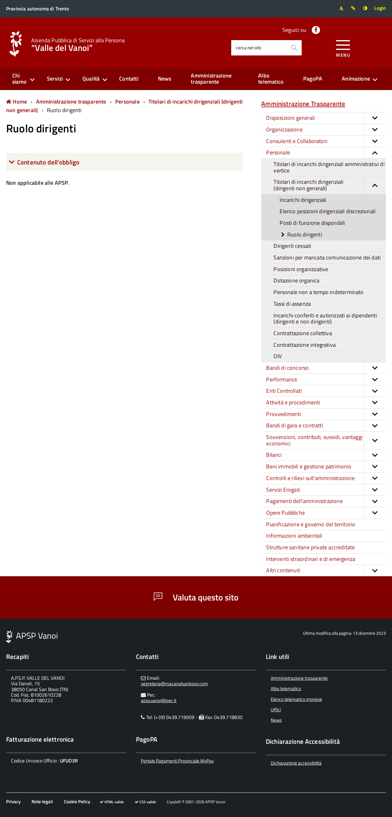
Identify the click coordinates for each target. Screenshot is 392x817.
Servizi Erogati (283, 490)
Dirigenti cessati (292, 246)
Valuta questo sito (205, 597)
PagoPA (312, 78)
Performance (281, 379)
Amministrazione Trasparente (303, 103)
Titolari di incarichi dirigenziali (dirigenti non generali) (308, 185)
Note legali (42, 801)
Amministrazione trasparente (211, 78)
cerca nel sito (248, 47)
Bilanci (274, 455)
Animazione (356, 78)
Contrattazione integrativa (304, 345)
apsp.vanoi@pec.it (158, 700)
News (165, 78)
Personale (127, 101)
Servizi (55, 78)
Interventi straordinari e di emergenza (310, 559)
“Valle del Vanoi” (78, 44)
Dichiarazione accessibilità (296, 762)
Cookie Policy (77, 801)
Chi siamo (19, 78)
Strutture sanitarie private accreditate (310, 547)
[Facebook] (316, 30)
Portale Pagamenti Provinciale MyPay (177, 760)
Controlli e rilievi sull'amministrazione (310, 478)
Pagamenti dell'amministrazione (304, 501)
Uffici (276, 709)
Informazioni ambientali (294, 535)
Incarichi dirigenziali (303, 200)
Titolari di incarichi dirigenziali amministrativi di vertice (328, 167)
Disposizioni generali (290, 118)
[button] (375, 118)
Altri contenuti (283, 570)
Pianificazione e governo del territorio (310, 524)
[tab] (124, 162)
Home (19, 101)
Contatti (128, 78)
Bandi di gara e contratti (294, 425)
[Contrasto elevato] (365, 8)
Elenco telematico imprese (296, 699)
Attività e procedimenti (293, 402)
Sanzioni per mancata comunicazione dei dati (327, 257)
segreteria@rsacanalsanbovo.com (174, 683)
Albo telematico (271, 78)
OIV (277, 356)
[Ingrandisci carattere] (341, 8)
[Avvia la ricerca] (294, 47)
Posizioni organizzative (300, 269)
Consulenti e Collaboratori (296, 141)
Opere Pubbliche (285, 513)
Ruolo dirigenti (64, 110)
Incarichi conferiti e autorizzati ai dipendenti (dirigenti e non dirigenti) (325, 318)
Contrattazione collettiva (302, 333)
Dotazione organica (296, 280)
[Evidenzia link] (353, 8)
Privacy (13, 801)
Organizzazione (284, 129)
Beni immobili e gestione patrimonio (308, 466)
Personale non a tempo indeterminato (318, 292)
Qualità (91, 78)
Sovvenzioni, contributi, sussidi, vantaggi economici (314, 440)
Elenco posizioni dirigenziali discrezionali (327, 211)
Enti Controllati (284, 391)
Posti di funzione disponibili (312, 223)
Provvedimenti (283, 414)
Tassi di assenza (292, 304)
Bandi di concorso (287, 368)
